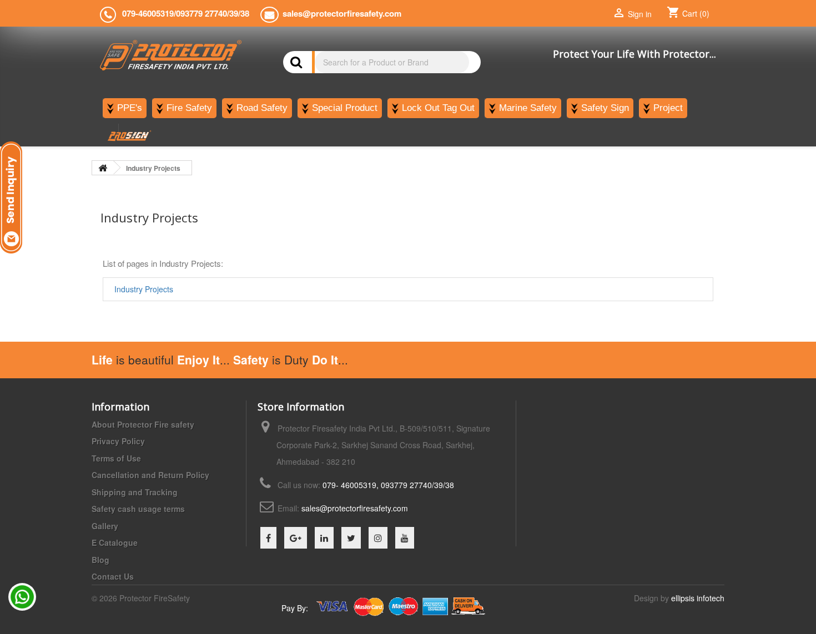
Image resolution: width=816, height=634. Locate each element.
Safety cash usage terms (138, 508)
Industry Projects (143, 289)
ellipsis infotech (697, 597)
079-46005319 (148, 13)
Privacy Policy (118, 441)
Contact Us (113, 576)
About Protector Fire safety (143, 424)
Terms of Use (116, 458)
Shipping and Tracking (135, 492)
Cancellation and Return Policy (150, 474)
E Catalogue (115, 542)
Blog (100, 559)
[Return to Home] (102, 168)
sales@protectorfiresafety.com (354, 508)
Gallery (105, 525)
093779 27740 (201, 13)
